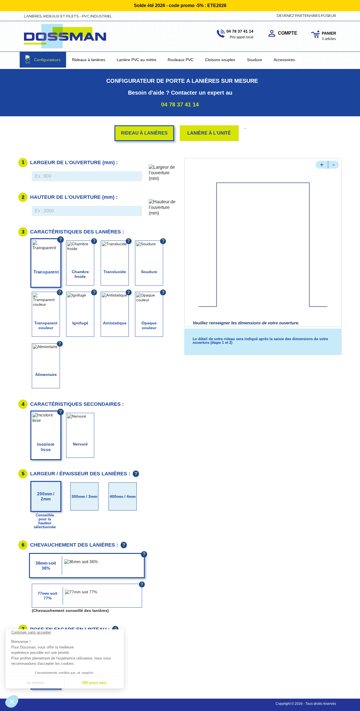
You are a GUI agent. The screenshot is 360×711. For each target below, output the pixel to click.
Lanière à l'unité (209, 133)
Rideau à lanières (144, 133)
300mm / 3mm (84, 496)
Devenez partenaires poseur (306, 15)
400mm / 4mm (123, 496)
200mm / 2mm (46, 496)
